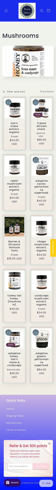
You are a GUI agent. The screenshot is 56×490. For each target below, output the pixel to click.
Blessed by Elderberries (22, 483)
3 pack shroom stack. (42, 126)
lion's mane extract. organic (14, 128)
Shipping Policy (15, 415)
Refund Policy (14, 422)
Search (10, 408)
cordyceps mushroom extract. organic (41, 300)
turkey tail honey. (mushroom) (14, 300)
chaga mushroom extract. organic (41, 246)
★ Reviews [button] (53, 247)
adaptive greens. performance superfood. (41, 359)
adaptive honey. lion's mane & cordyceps (14, 359)
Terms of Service (16, 429)
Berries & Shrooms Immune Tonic (14, 246)
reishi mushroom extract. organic (14, 185)
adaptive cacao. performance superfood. (41, 186)
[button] (6, 10)
